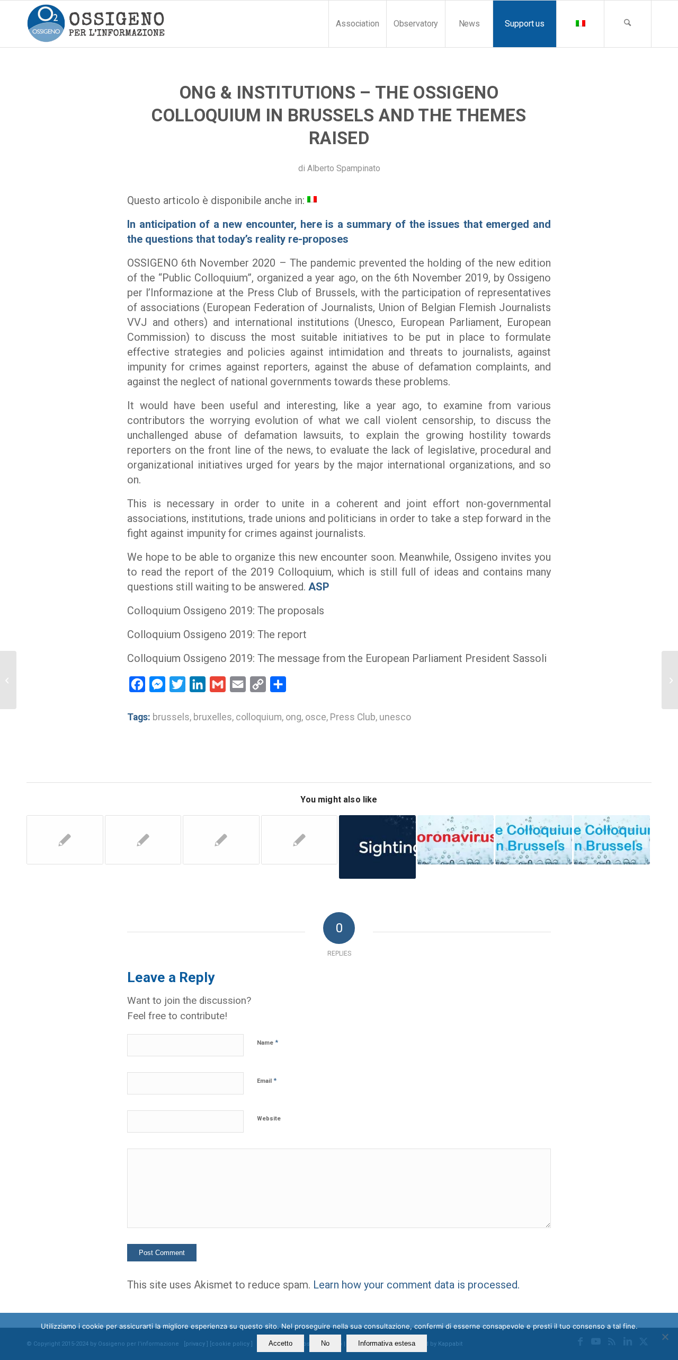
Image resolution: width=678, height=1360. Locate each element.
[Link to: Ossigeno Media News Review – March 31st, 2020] (377, 847)
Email (266, 1080)
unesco (395, 717)
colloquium (259, 717)
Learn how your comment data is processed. (416, 1284)
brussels (171, 717)
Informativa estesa (386, 1343)
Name (267, 1042)
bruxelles (212, 717)
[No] (664, 1336)
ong (293, 717)
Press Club (353, 717)
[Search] (628, 24)
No (325, 1343)
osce (315, 717)
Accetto (280, 1343)
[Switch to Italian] (580, 24)
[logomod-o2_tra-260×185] (95, 24)
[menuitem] (357, 24)
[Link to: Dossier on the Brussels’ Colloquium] (533, 839)
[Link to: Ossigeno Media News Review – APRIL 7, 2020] (455, 839)
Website (269, 1118)
